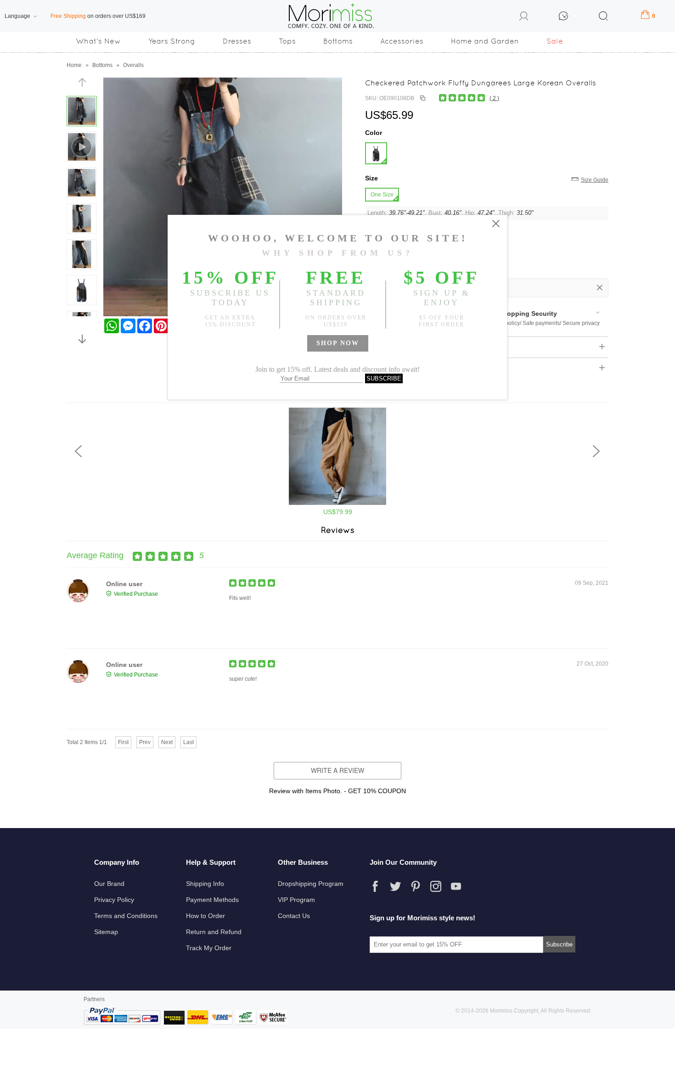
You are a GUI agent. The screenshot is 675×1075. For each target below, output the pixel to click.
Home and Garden (485, 41)
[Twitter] (395, 886)
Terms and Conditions (126, 915)
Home (74, 65)
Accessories (401, 41)
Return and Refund (214, 931)
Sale (554, 41)
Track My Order (208, 948)
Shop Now (337, 343)
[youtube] (455, 886)
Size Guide (594, 180)
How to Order (205, 915)
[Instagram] (435, 886)
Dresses (237, 41)
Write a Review (337, 770)
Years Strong (171, 41)
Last (188, 742)
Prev (145, 742)
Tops (287, 41)
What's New (98, 41)
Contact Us (294, 915)
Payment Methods (212, 899)
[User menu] (524, 17)
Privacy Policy (114, 899)
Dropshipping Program (310, 883)
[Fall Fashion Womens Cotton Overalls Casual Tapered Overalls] (337, 503)
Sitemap (106, 931)
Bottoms (338, 41)
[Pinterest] (415, 886)
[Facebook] (375, 886)
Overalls (133, 65)
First (123, 742)
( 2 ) (494, 98)
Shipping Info (205, 883)
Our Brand (109, 883)
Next (167, 742)
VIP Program (296, 899)
